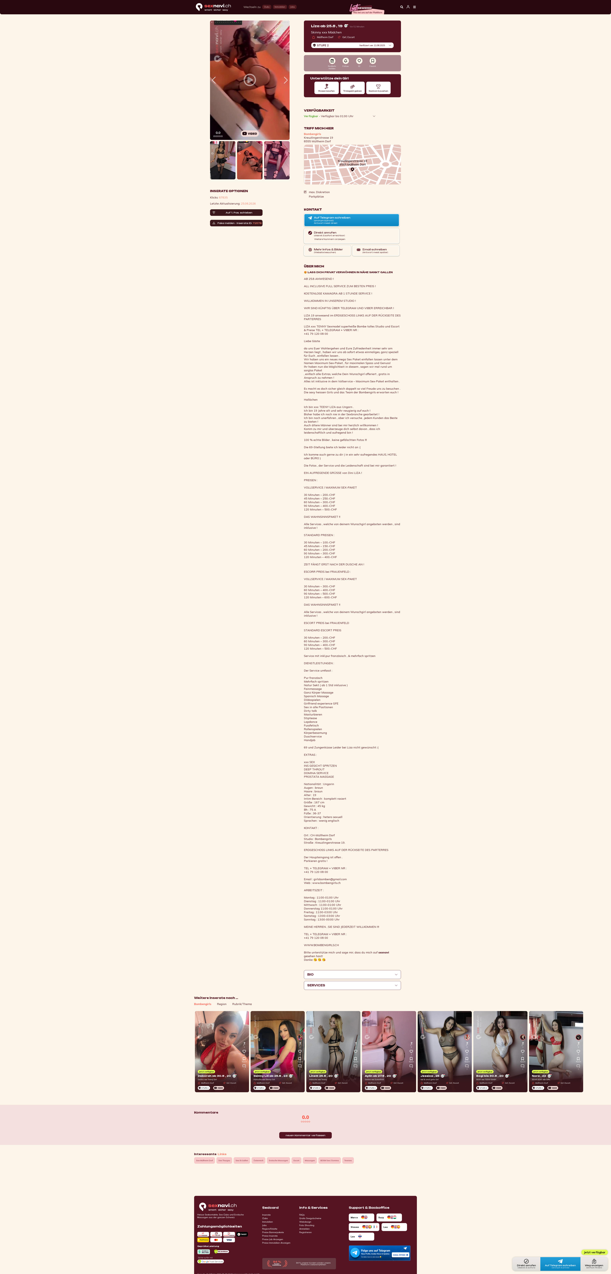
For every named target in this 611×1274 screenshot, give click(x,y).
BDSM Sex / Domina (329, 1160)
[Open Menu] (414, 7)
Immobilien (267, 1221)
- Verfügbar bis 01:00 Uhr (328, 116)
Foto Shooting (306, 1225)
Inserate (266, 1214)
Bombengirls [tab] (202, 1004)
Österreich (258, 1160)
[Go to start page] (223, 1207)
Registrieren (305, 1232)
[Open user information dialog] (408, 7)
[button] (286, 80)
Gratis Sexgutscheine (310, 1218)
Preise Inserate (270, 1235)
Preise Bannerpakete (273, 1232)
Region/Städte (269, 1228)
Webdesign (305, 1221)
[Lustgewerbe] (366, 8)
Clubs (265, 1218)
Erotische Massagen (278, 1160)
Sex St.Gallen (242, 1160)
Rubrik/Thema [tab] (242, 1004)
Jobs (264, 1225)
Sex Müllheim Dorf (204, 1160)
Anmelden (304, 1228)
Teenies (348, 1160)
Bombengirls (312, 134)
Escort (296, 1160)
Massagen (310, 1160)
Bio (310, 974)
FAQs (302, 1214)
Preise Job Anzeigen (272, 1239)
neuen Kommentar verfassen (305, 1135)
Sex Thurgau (224, 1160)
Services (316, 985)
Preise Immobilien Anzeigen (276, 1242)
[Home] (216, 7)
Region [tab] (222, 1004)
